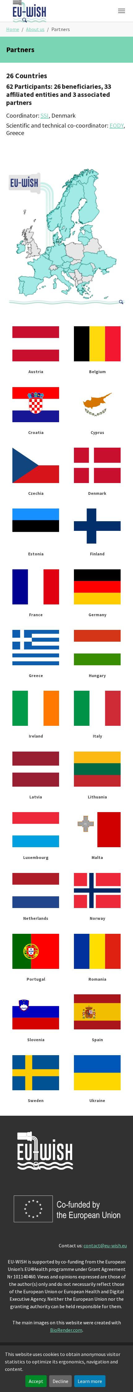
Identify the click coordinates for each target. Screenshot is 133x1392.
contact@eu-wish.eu (105, 1245)
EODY (116, 125)
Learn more (90, 1381)
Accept (36, 1381)
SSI (45, 115)
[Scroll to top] (119, 1378)
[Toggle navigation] (121, 11)
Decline (60, 1381)
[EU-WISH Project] (29, 11)
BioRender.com (66, 1330)
